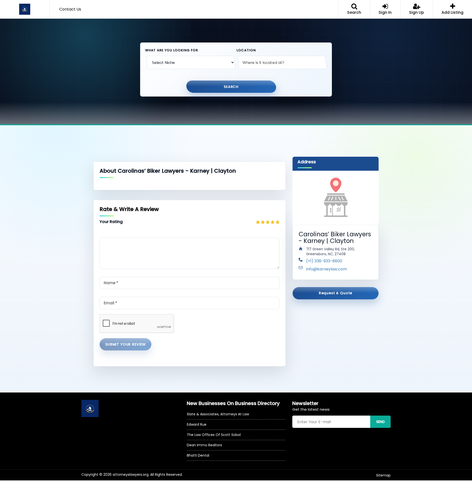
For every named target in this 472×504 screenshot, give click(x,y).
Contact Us (70, 9)
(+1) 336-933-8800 (324, 261)
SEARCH (231, 86)
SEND (380, 421)
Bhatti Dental (198, 455)
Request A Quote (336, 293)
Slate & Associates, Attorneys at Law (218, 414)
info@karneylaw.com (326, 269)
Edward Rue (196, 424)
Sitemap (383, 475)
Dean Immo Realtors (204, 445)
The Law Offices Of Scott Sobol (214, 434)
